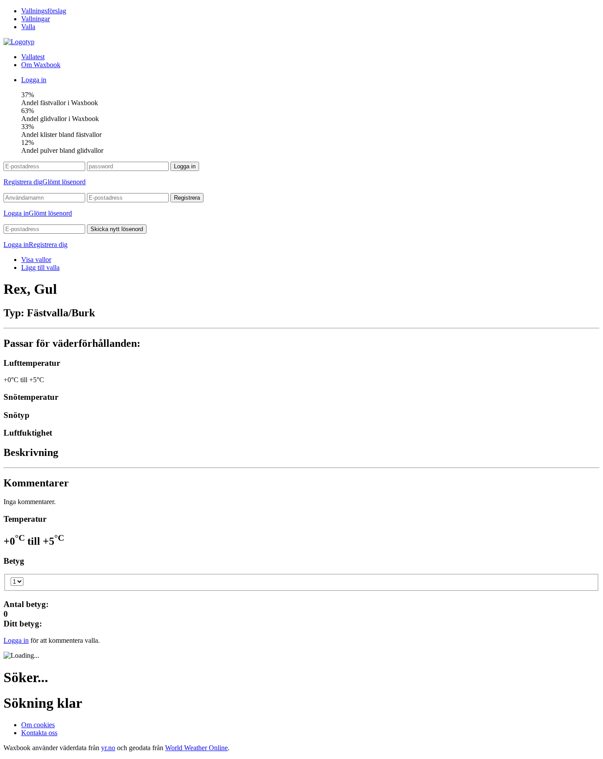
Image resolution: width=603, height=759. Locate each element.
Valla (28, 26)
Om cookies (38, 725)
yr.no (108, 747)
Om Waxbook (40, 64)
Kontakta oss (39, 732)
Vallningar (35, 19)
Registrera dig (23, 182)
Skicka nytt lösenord (116, 229)
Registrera (187, 197)
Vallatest (33, 57)
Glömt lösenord (64, 182)
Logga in (33, 79)
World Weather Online (196, 747)
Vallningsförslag (43, 11)
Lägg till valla (40, 267)
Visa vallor (36, 259)
